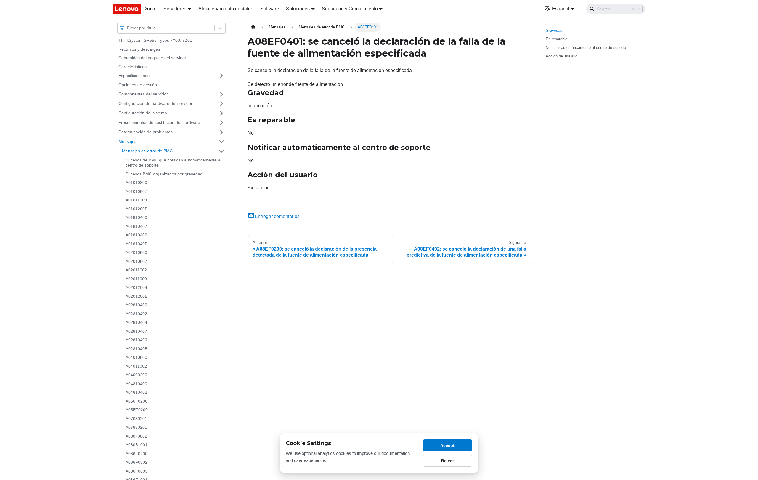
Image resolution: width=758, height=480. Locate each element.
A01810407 (136, 226)
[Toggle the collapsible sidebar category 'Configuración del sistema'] (221, 113)
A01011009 (136, 200)
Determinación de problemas (145, 131)
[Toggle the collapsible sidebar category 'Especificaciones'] (221, 76)
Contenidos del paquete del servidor (152, 57)
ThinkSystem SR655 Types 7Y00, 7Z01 (155, 40)
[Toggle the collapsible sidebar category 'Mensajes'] (221, 141)
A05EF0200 (137, 409)
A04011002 (136, 366)
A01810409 (136, 235)
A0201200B (136, 296)
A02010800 (136, 252)
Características (132, 66)
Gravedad (554, 30)
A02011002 (136, 270)
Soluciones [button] (298, 8)
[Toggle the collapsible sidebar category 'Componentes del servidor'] (221, 94)
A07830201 (136, 427)
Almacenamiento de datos (225, 8)
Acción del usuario (561, 56)
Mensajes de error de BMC (147, 150)
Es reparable (556, 39)
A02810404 (136, 322)
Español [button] (560, 8)
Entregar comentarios (277, 216)
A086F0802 (136, 462)
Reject (447, 460)
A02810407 (136, 331)
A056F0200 (136, 401)
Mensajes (127, 141)
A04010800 (136, 357)
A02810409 (136, 339)
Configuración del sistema (142, 113)
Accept (447, 445)
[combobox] (127, 28)
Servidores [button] (174, 8)
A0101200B (136, 209)
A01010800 (136, 182)
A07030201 (136, 418)
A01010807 (136, 191)
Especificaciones (134, 75)
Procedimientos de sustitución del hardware (159, 122)
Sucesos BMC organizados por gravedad (164, 174)
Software (269, 8)
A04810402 (136, 392)
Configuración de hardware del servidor (155, 103)
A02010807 (136, 261)
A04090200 (136, 374)
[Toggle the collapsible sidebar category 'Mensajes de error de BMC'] (221, 151)
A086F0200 (136, 453)
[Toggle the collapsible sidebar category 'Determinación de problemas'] (221, 132)
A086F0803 (136, 471)
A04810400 (136, 383)
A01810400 (136, 217)
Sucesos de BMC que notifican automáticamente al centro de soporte (173, 163)
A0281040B (136, 348)
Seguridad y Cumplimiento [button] (350, 8)
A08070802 (136, 436)
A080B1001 (136, 444)
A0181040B (136, 243)
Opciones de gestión (137, 84)
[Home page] (253, 27)
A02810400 (136, 305)
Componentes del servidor (143, 94)
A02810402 (136, 313)
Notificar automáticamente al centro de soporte (586, 47)
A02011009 (136, 278)
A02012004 (136, 287)
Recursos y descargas (139, 49)
